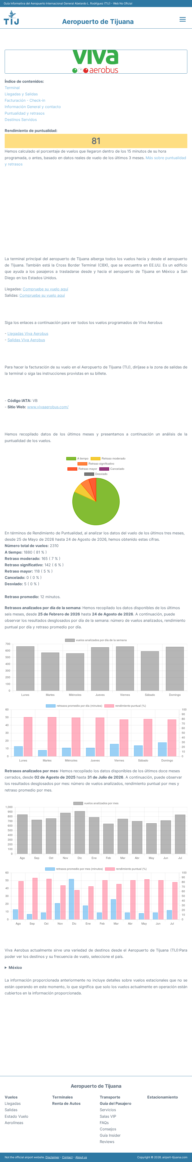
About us (81, 1157)
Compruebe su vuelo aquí (45, 289)
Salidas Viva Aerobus (26, 339)
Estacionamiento (162, 1097)
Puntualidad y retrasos (24, 113)
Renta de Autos (66, 1103)
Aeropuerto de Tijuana (98, 21)
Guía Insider (110, 1135)
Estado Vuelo (16, 1116)
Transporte (110, 1097)
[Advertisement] (96, 205)
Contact (67, 1157)
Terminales (62, 1097)
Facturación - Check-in (25, 100)
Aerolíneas (14, 1122)
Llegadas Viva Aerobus (27, 333)
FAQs (104, 1122)
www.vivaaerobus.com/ (48, 407)
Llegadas (13, 1103)
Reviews (107, 1141)
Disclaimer (52, 1157)
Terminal (12, 87)
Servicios (108, 1109)
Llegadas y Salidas (21, 94)
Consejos (108, 1129)
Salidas (11, 1109)
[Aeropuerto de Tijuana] (11, 18)
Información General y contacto (33, 106)
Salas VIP (108, 1116)
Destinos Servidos (21, 119)
